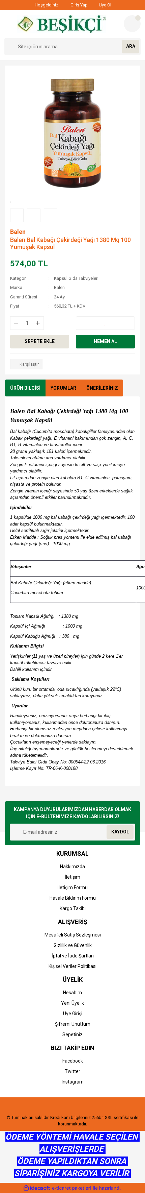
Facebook (72, 1061)
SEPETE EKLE (40, 341)
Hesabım (72, 992)
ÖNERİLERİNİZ (102, 388)
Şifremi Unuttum (72, 1024)
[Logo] (61, 24)
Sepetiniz (72, 1034)
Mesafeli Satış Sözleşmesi (73, 935)
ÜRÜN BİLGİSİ (25, 388)
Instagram (73, 1082)
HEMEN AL (105, 341)
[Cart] (132, 23)
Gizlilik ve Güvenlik (73, 945)
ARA (130, 46)
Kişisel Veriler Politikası (72, 966)
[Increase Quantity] (38, 323)
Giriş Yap (78, 4)
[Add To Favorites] (105, 323)
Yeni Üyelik (72, 1003)
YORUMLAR (63, 388)
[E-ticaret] (71, 1188)
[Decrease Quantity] (16, 323)
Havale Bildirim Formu (73, 898)
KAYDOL (120, 831)
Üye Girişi (72, 1013)
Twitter (72, 1071)
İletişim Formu (72, 887)
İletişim (72, 877)
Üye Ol (104, 4)
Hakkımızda (72, 866)
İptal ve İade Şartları (73, 955)
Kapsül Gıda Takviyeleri (76, 278)
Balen (18, 231)
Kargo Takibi (73, 908)
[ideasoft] (36, 1188)
